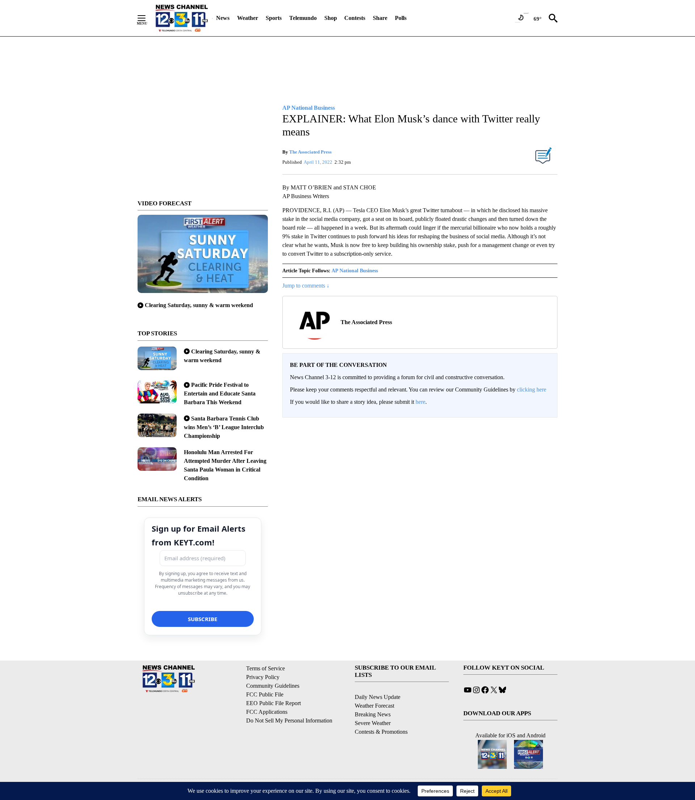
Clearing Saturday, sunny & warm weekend (199, 305)
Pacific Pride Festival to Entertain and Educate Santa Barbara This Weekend (220, 393)
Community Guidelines (272, 686)
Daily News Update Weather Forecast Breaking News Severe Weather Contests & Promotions (381, 714)
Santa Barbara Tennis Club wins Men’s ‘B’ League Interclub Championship (224, 427)
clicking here (531, 389)
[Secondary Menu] (147, 18)
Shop (330, 18)
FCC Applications (266, 712)
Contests (354, 18)
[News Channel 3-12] (181, 18)
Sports (274, 18)
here (420, 402)
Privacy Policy (262, 677)
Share (380, 18)
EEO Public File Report (273, 703)
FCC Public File (264, 694)
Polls (401, 18)
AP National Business (355, 270)
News (222, 18)
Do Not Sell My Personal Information (289, 720)
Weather (247, 18)
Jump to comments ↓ (305, 285)
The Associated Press (310, 152)
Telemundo (303, 18)
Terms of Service (265, 668)
